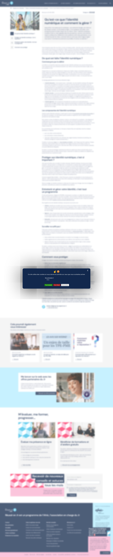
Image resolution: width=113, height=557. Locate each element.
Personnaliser (65, 285)
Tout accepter (48, 285)
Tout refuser (57, 285)
